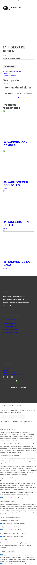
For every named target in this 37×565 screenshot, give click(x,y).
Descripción (6, 73)
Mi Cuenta (6, 368)
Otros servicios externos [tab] (7, 501)
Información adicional (9, 75)
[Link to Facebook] (29, 405)
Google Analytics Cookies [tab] (7, 478)
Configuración (12, 417)
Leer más (21, 417)
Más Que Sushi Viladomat (10, 332)
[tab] (18, 73)
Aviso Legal (6, 370)
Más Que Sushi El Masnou (10, 323)
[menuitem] (31, 8)
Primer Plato (17, 71)
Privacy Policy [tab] (4, 540)
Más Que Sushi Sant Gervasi (11, 320)
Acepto (3, 417)
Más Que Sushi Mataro (9, 326)
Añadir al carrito (9, 66)
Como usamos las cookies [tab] (7, 429)
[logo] (15, 8)
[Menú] (31, 8)
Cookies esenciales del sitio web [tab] (9, 455)
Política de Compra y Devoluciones (13, 374)
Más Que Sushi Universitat (10, 329)
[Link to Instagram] (26, 405)
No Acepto (11, 551)
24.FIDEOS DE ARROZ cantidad (11, 58)
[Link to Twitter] (32, 405)
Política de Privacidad (9, 372)
